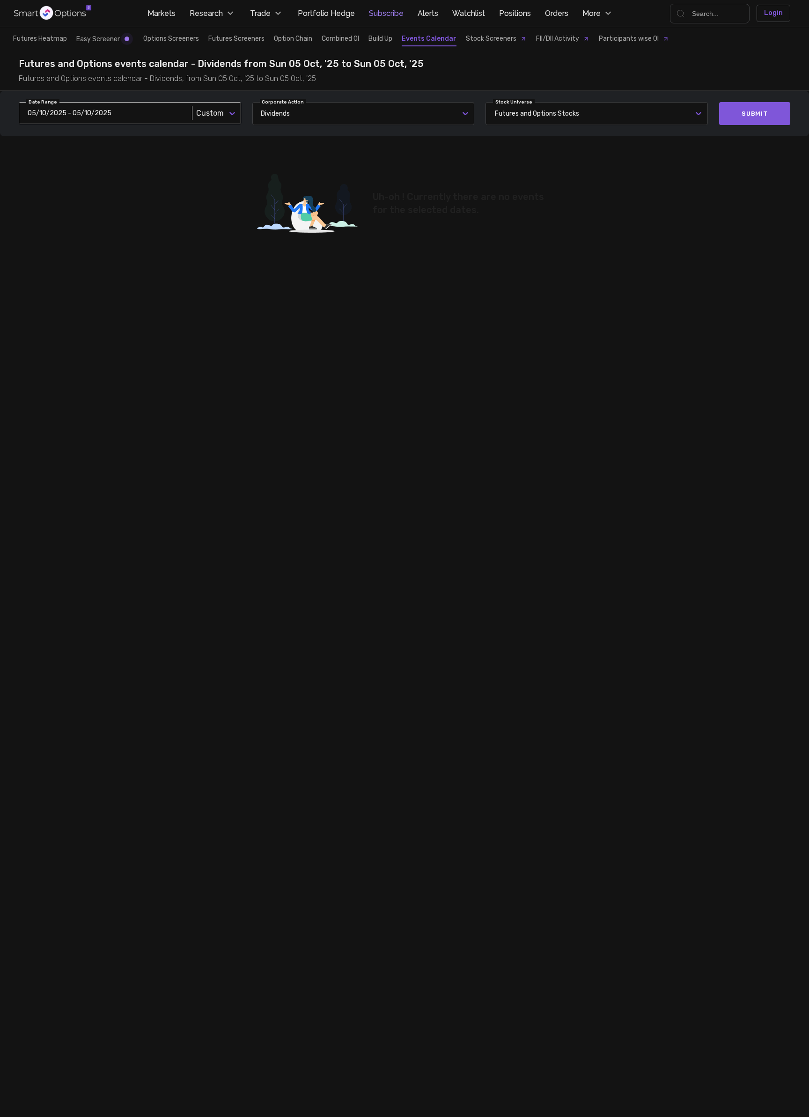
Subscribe (386, 13)
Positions (515, 13)
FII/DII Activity (557, 39)
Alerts (428, 13)
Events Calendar (429, 39)
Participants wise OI (629, 39)
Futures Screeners (236, 39)
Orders (556, 13)
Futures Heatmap (40, 39)
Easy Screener (98, 39)
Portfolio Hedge (326, 13)
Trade (260, 13)
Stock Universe (513, 102)
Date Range (43, 102)
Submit (755, 113)
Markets (161, 13)
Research (206, 13)
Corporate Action (283, 102)
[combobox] (496, 114)
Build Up (380, 39)
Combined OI (340, 39)
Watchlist (468, 13)
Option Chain (293, 39)
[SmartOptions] (52, 13)
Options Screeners (171, 39)
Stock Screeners (491, 39)
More (591, 13)
